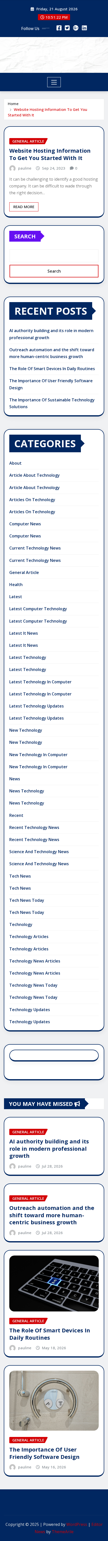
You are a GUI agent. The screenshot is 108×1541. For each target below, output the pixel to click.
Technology (20, 924)
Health (16, 584)
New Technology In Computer (38, 754)
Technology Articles (28, 936)
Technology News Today (33, 985)
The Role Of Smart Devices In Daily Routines (52, 368)
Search (25, 236)
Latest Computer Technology (38, 609)
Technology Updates (29, 1009)
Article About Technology (34, 475)
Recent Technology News (34, 827)
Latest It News (23, 633)
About (15, 463)
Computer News (25, 524)
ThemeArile (63, 1531)
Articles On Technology (32, 499)
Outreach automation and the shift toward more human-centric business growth (51, 1215)
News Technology (26, 791)
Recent (16, 815)
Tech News (20, 876)
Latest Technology (27, 657)
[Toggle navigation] (54, 82)
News (14, 779)
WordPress (76, 1524)
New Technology (25, 730)
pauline (24, 168)
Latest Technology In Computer (40, 682)
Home (13, 103)
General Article (24, 572)
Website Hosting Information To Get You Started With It (50, 154)
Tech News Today (26, 900)
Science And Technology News (39, 851)
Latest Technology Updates (36, 706)
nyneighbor (54, 51)
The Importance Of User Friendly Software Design (44, 1453)
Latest (15, 596)
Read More (23, 206)
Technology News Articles (34, 961)
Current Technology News (35, 548)
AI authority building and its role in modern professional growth (49, 1148)
